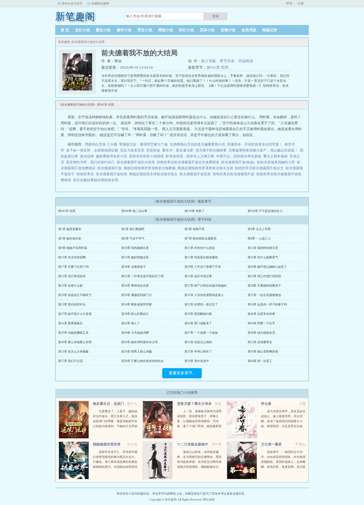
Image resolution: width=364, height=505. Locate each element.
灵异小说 (207, 30)
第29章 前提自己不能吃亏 (75, 295)
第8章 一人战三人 (259, 238)
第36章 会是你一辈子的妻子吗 (267, 304)
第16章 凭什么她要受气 (263, 257)
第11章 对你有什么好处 (199, 248)
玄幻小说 (82, 30)
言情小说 (228, 30)
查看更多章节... (182, 373)
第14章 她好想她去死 (135, 257)
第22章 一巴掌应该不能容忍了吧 (142, 276)
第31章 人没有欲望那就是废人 (204, 295)
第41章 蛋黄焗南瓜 (70, 323)
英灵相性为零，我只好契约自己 (90, 162)
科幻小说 (186, 30)
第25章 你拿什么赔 (70, 285)
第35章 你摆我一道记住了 (201, 304)
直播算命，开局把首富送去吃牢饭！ (255, 144)
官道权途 (153, 150)
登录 (289, 3)
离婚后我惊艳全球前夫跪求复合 (154, 174)
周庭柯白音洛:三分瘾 (101, 144)
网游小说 (165, 30)
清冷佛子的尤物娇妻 (211, 150)
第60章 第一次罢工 (260, 361)
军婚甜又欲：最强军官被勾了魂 (143, 144)
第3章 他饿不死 (194, 229)
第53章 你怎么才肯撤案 (73, 351)
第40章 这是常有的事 (261, 314)
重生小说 (103, 30)
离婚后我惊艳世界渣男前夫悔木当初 (206, 168)
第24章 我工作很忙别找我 (264, 276)
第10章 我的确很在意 (135, 248)
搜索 (215, 16)
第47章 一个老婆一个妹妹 (201, 332)
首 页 (65, 30)
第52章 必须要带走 (260, 342)
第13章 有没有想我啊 (72, 257)
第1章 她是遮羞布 (69, 229)
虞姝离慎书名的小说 (111, 156)
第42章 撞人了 (130, 323)
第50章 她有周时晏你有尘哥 (139, 342)
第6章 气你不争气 (132, 238)
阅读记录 (269, 30)
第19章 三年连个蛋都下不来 (202, 266)
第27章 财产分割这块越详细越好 (205, 285)
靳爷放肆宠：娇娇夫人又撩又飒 (190, 156)
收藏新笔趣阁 (100, 3)
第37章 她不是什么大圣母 (75, 314)
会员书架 (248, 30)
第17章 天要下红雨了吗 (73, 266)
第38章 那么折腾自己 (135, 314)
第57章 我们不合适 (70, 361)
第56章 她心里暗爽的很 (263, 351)
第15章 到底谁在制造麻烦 (201, 257)
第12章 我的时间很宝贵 (263, 248)
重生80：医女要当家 (177, 150)
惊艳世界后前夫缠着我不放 (234, 174)
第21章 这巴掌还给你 (72, 276)
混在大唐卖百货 (132, 150)
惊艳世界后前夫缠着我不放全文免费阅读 (189, 162)
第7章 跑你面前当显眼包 (200, 238)
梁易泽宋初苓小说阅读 (146, 156)
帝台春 (266, 404)
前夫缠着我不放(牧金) (239, 162)
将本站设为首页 (72, 3)
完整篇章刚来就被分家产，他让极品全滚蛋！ (263, 150)
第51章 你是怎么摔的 (198, 342)
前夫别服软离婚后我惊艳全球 (96, 180)
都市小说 (124, 30)
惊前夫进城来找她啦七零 (277, 162)
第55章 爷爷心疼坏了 (198, 351)
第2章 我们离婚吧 (132, 229)
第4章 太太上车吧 (259, 229)
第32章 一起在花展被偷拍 (264, 295)
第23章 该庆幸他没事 (198, 276)
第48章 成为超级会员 (261, 332)
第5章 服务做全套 (69, 238)
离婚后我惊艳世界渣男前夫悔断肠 (151, 168)
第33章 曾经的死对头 (72, 304)
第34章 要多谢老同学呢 (136, 304)
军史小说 (144, 30)
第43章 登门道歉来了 (198, 323)
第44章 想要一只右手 (261, 323)
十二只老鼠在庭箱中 (192, 444)
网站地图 (209, 499)
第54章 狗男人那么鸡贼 (136, 351)
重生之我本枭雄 (275, 156)
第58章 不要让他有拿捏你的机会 (142, 361)
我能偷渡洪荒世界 (107, 444)
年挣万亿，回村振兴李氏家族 (238, 156)
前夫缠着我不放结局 (112, 174)
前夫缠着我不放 (110, 168)
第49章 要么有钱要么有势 (75, 342)
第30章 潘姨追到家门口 (136, 295)
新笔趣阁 (64, 42)
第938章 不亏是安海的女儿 (265, 211)
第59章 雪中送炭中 (196, 361)
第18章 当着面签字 (133, 266)
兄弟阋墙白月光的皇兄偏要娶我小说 (197, 144)
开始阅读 (245, 61)
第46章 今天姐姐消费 (135, 332)
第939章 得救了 (194, 211)
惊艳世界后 (86, 174)
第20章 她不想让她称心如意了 (267, 266)
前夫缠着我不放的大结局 (88, 42)
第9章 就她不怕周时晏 (72, 248)
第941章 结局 (217, 67)
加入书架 (208, 61)
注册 (300, 3)
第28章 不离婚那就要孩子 (264, 285)
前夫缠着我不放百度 (196, 174)
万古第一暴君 (271, 444)
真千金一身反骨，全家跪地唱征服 (92, 150)
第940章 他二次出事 (134, 211)
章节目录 (227, 61)
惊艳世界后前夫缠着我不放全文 (260, 168)
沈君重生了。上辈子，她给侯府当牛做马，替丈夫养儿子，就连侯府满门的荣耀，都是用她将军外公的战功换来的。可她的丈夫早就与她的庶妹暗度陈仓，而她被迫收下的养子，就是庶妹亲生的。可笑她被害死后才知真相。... (115, 426)
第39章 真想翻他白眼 (198, 314)
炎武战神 (87, 156)
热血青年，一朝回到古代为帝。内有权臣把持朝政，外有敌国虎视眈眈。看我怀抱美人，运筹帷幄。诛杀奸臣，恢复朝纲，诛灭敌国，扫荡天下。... (283, 462)
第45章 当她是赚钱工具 (73, 332)
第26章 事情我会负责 (135, 285)
